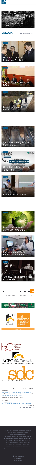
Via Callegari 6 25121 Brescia (10, 404)
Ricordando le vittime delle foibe (16, 24)
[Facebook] (20, 408)
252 (9, 295)
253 (13, 295)
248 (24, 291)
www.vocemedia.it (7, 402)
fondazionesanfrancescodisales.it (12, 395)
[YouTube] (30, 408)
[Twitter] (27, 408)
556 (22, 295)
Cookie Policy (18, 458)
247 (20, 291)
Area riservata (19, 456)
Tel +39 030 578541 (26, 392)
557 (26, 295)
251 (5, 295)
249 (28, 291)
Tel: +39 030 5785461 (25, 404)
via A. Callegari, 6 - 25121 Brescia (11, 392)
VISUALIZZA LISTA (27, 33)
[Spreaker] (24, 408)
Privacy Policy (18, 460)
